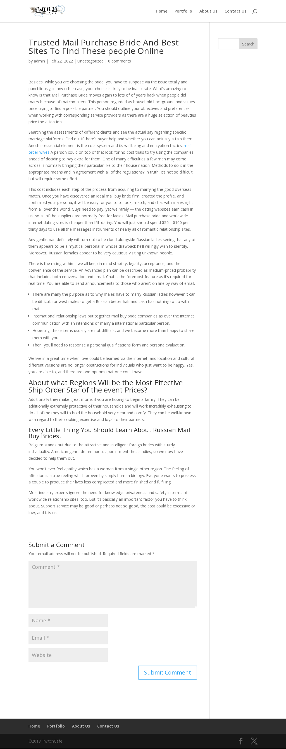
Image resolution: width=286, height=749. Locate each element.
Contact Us (235, 11)
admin (39, 61)
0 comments (119, 61)
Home (161, 11)
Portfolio (183, 11)
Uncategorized (90, 61)
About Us (208, 11)
